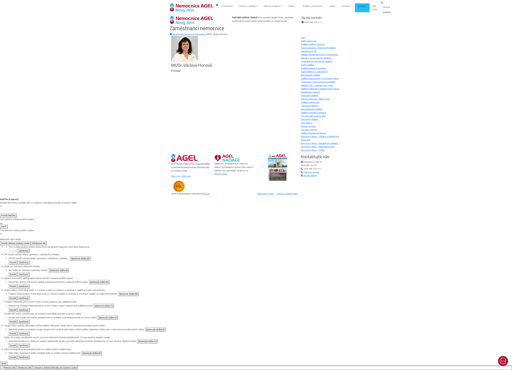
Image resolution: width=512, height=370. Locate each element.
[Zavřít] (1, 223)
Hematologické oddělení (311, 109)
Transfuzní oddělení (309, 105)
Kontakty (346, 6)
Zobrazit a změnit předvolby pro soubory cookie (55, 367)
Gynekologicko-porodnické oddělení (316, 61)
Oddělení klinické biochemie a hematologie (319, 54)
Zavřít (4, 226)
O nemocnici (226, 6)
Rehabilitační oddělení (310, 92)
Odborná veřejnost (272, 6)
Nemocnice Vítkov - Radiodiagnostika (317, 146)
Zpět (303, 37)
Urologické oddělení (309, 95)
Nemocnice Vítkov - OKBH (313, 150)
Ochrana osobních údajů (287, 193)
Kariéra (291, 6)
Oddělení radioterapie (310, 102)
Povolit (13, 250)
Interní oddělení (307, 64)
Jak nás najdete (310, 175)
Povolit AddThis (8, 215)
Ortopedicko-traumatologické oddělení (318, 81)
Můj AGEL (375, 7)
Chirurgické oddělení (309, 119)
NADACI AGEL (220, 173)
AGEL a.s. (206, 193)
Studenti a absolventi (312, 6)
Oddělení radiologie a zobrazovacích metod (320, 88)
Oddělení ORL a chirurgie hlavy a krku (317, 85)
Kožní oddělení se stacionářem (314, 71)
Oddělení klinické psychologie (313, 68)
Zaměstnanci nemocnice (183, 34)
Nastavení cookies (266, 193)
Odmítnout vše (39, 243)
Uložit (3, 363)
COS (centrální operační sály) (313, 116)
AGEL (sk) (186, 176)
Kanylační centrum (309, 129)
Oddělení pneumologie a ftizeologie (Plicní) (320, 78)
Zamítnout (23, 250)
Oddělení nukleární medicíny (313, 44)
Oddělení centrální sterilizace (313, 112)
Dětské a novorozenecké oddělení (316, 58)
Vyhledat (387, 12)
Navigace (362, 6)
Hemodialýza (200, 34)
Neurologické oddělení (310, 75)
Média (332, 6)
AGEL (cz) (175, 176)
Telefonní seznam (311, 172)
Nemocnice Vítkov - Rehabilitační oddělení (319, 143)
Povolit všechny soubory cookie (15, 243)
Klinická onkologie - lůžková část (315, 99)
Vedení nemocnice (309, 41)
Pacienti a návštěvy (248, 6)
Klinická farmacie (308, 126)
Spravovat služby (80, 258)
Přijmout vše (9, 367)
